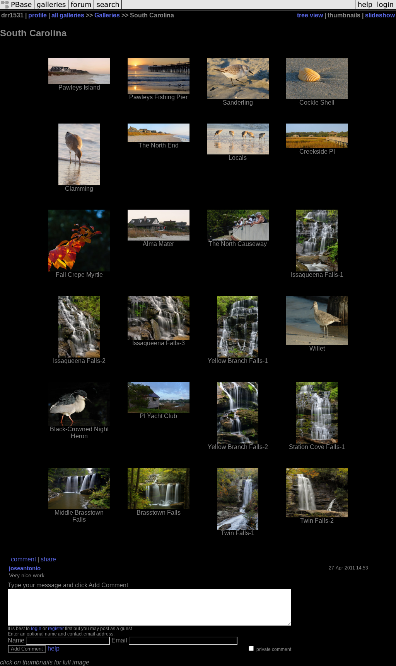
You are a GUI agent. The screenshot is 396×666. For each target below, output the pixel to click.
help (54, 648)
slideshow (380, 15)
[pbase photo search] (108, 8)
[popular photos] (238, 8)
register (56, 628)
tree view (310, 15)
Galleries (107, 15)
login (36, 628)
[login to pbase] (385, 8)
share (48, 559)
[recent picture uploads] (51, 8)
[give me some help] (365, 8)
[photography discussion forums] (81, 8)
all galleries (67, 15)
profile (37, 15)
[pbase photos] (17, 8)
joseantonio (25, 568)
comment (23, 559)
